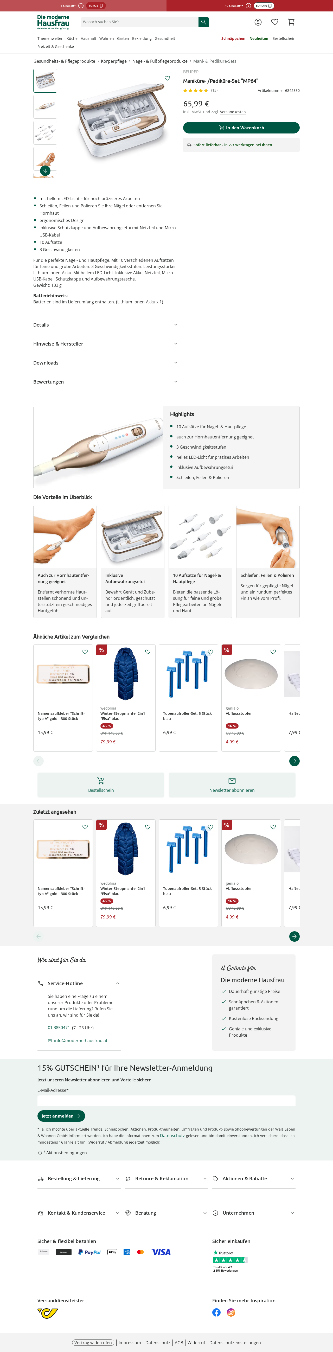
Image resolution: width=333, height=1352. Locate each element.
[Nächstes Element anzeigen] (45, 170)
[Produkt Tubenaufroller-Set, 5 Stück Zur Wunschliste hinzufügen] (210, 652)
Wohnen (106, 38)
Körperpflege (114, 61)
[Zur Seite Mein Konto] (258, 22)
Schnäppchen (233, 38)
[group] (122, 123)
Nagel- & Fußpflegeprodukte (160, 61)
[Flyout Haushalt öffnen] (97, 39)
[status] (138, 21)
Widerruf (196, 1342)
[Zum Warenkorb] (291, 22)
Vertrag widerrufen (93, 1342)
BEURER (191, 72)
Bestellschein (284, 38)
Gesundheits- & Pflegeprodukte (64, 61)
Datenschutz (172, 1135)
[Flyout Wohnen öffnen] (115, 39)
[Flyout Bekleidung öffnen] (153, 39)
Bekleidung (142, 38)
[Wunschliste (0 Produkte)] (275, 22)
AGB (179, 1342)
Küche (72, 38)
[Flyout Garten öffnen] (130, 39)
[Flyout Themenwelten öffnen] (65, 39)
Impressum (130, 1342)
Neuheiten (258, 38)
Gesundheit (165, 38)
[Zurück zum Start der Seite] (327, 1314)
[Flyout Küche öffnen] (79, 39)
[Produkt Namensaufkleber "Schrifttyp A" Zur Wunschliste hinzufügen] (85, 652)
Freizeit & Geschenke (55, 46)
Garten (123, 38)
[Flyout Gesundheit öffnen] (176, 39)
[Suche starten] (203, 22)
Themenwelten (50, 38)
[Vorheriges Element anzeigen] (38, 761)
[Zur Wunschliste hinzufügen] (167, 78)
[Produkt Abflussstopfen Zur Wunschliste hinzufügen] (273, 652)
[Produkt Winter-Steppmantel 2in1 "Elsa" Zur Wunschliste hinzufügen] (147, 652)
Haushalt (88, 38)
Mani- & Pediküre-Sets (214, 61)
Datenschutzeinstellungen (235, 1342)
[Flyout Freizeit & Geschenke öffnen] (75, 47)
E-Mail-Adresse (51, 1090)
